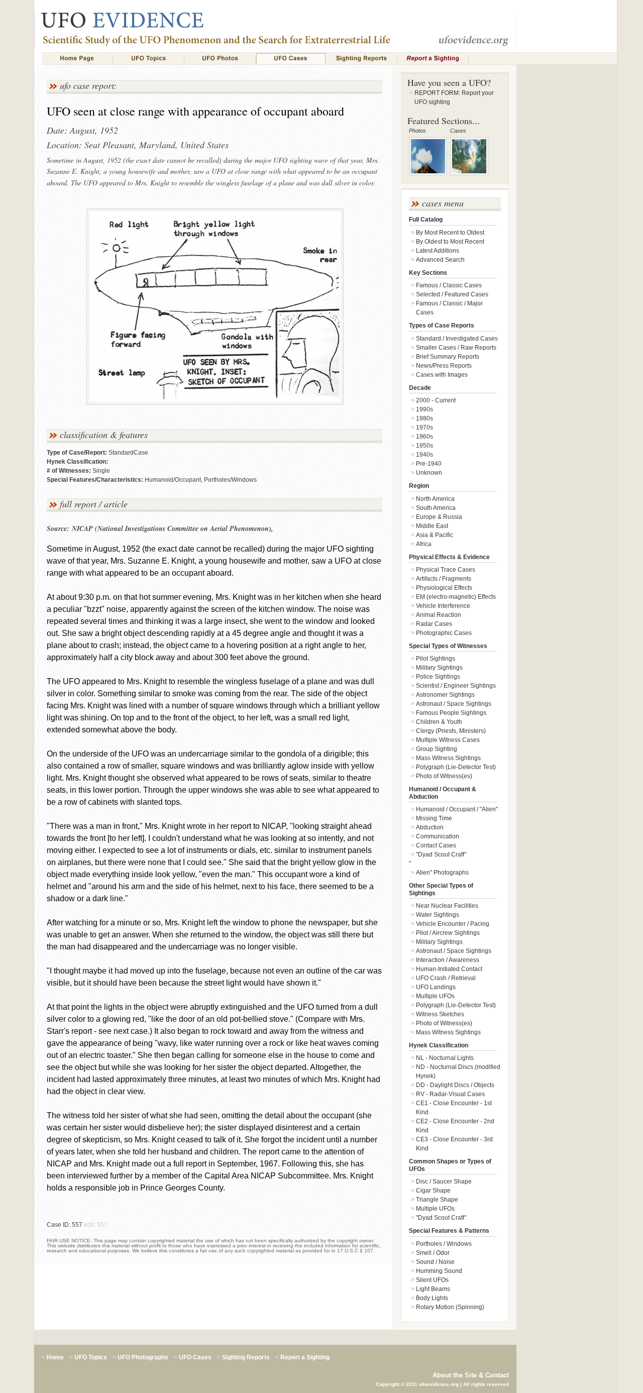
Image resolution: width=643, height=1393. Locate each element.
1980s (424, 418)
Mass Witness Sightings (448, 758)
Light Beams (433, 1289)
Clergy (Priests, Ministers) (451, 730)
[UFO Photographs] (220, 58)
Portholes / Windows (444, 1243)
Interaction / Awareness (447, 959)
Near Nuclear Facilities (447, 905)
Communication (437, 836)
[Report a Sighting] (433, 58)
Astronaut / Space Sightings (453, 703)
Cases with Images (442, 374)
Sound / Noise (435, 1261)
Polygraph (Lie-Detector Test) (456, 767)
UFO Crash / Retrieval (446, 978)
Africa (424, 544)
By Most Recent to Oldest (450, 232)
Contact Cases (436, 845)
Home (55, 1357)
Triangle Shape (437, 1199)
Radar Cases (434, 623)
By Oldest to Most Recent (450, 241)
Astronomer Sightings (445, 694)
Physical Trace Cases (445, 569)
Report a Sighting (305, 1357)
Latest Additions (437, 250)
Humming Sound (439, 1270)
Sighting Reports (246, 1357)
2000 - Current (436, 400)
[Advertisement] (566, 244)
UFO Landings (436, 987)
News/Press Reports (444, 365)
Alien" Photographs (442, 872)
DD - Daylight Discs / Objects (455, 1085)
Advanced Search (440, 259)
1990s (424, 409)
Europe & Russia (439, 516)
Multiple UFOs (435, 996)
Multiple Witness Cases (448, 739)
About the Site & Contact (471, 1375)
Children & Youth (439, 721)
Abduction (430, 827)
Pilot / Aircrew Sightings (448, 932)
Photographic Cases (444, 632)
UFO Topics (90, 1357)
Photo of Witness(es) (444, 776)
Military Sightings (439, 667)
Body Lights (432, 1298)
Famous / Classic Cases (449, 285)
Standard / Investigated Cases (457, 338)
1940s (424, 454)
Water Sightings (437, 914)
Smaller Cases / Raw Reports (456, 347)
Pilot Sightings (435, 658)
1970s (424, 427)
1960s (424, 436)
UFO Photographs (143, 1357)
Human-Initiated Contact (449, 969)
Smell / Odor (433, 1252)
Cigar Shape (433, 1190)
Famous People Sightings (451, 712)
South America (436, 507)
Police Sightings (438, 676)
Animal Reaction (438, 614)
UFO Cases (195, 1357)
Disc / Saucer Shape (444, 1181)
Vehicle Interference (443, 605)
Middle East (432, 525)
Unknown (429, 472)
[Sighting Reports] (361, 58)
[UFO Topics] (148, 58)
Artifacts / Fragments (443, 578)
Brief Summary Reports (447, 356)
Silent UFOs (432, 1279)
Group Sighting (436, 749)
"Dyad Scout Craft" (441, 854)
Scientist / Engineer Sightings (456, 685)
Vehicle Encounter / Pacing (452, 923)
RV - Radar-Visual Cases (450, 1094)
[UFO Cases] (291, 58)
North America (435, 498)
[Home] (77, 58)
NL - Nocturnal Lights (445, 1057)
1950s (424, 445)
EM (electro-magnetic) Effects (456, 596)
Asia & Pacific (434, 535)
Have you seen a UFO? (449, 82)
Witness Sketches (440, 1014)
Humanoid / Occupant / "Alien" (457, 809)
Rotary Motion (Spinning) (450, 1307)
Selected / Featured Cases (452, 294)
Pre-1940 (429, 463)
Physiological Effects (444, 587)
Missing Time (434, 818)
